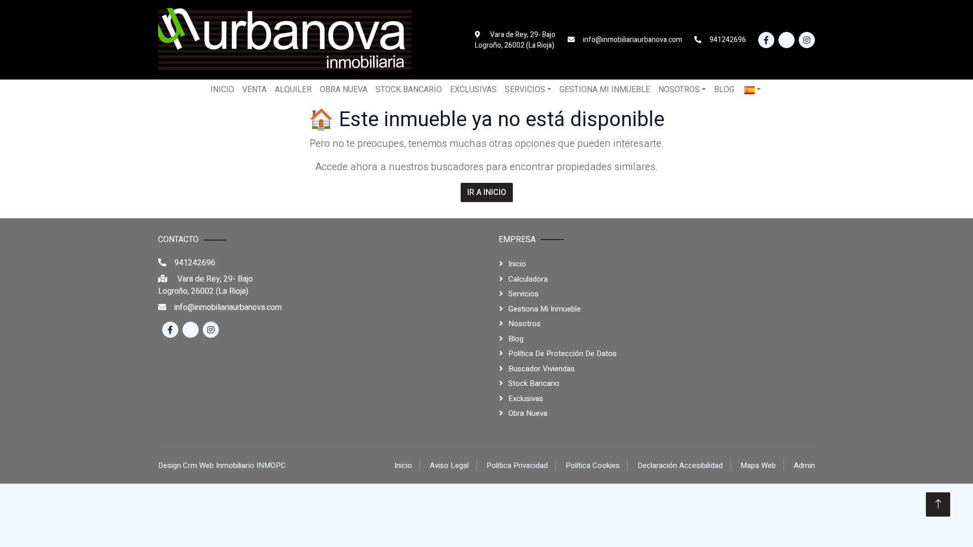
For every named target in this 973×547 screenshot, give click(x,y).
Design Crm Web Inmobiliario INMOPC (222, 465)
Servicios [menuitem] (525, 90)
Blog (515, 338)
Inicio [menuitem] (222, 90)
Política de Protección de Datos (562, 353)
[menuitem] (752, 90)
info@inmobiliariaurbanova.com (228, 307)
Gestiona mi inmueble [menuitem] (604, 90)
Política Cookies (593, 465)
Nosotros (524, 323)
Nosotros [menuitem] (679, 90)
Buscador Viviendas (541, 368)
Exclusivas (525, 398)
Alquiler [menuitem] (293, 90)
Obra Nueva (527, 413)
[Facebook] (766, 40)
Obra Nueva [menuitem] (343, 90)
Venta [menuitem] (254, 90)
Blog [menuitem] (724, 90)
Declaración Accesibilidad (680, 465)
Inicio (517, 263)
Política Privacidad (517, 465)
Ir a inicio (486, 192)
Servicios (523, 293)
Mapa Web (758, 465)
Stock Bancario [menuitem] (409, 90)
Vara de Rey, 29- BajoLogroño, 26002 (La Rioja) (205, 285)
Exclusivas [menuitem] (473, 90)
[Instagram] (807, 40)
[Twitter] (786, 40)
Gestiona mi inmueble (544, 309)
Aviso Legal (449, 465)
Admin (804, 465)
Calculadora (528, 279)
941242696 (194, 263)
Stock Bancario (533, 383)
